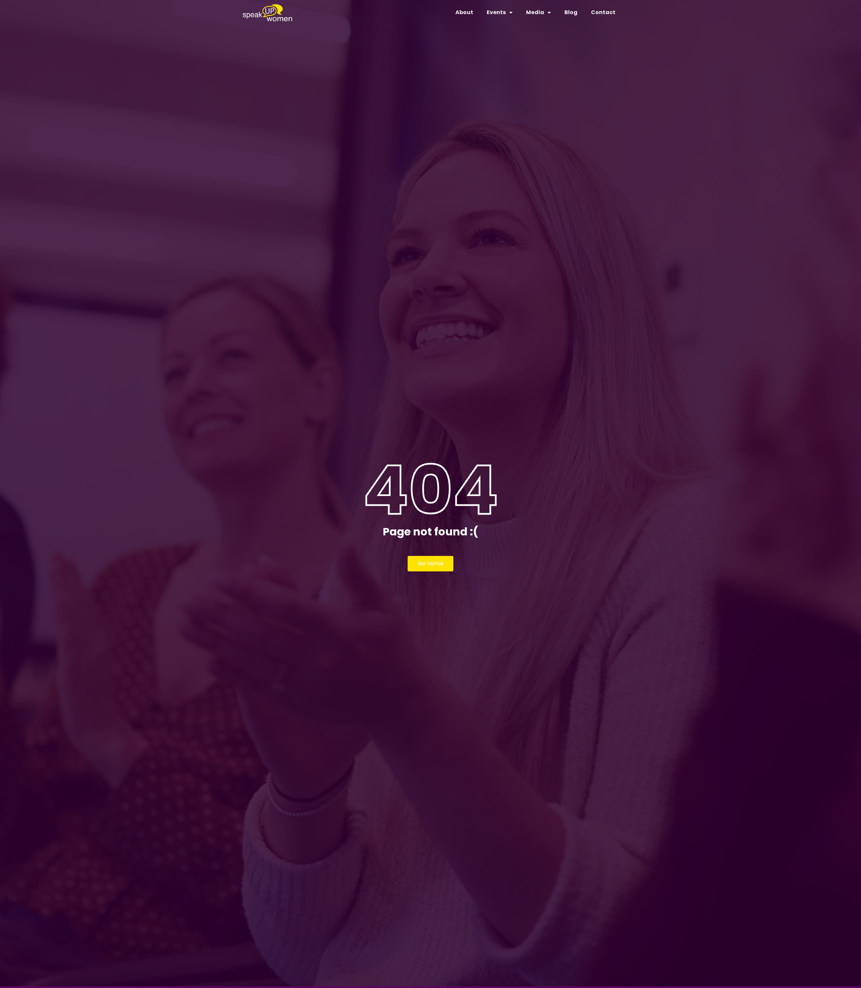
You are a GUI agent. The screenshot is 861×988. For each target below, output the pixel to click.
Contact (603, 12)
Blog (570, 12)
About (464, 12)
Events (496, 12)
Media (535, 12)
